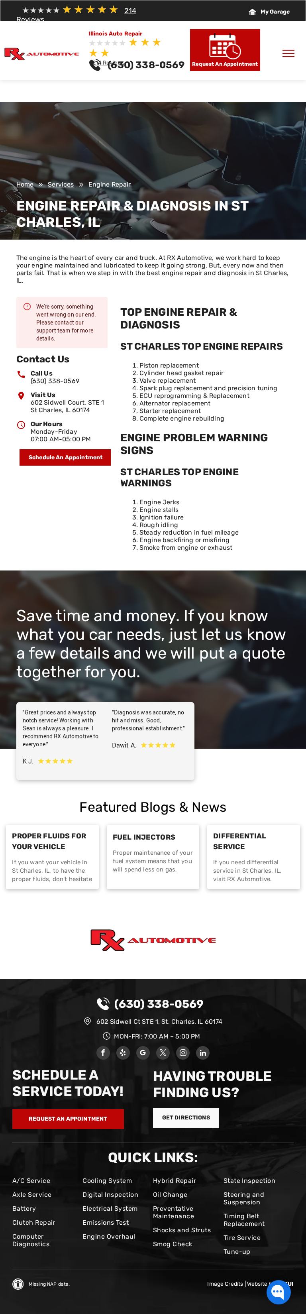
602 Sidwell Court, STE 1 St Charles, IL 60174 (67, 406)
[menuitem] (44, 1181)
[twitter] (163, 1054)
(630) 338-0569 (55, 381)
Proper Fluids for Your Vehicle (49, 841)
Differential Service (239, 841)
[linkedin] (203, 1054)
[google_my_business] (143, 1054)
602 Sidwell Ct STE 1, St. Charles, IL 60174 (159, 1021)
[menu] (288, 53)
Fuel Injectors (144, 837)
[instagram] (183, 1054)
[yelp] (123, 1054)
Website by (261, 1284)
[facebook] (103, 1054)
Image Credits (225, 1284)
